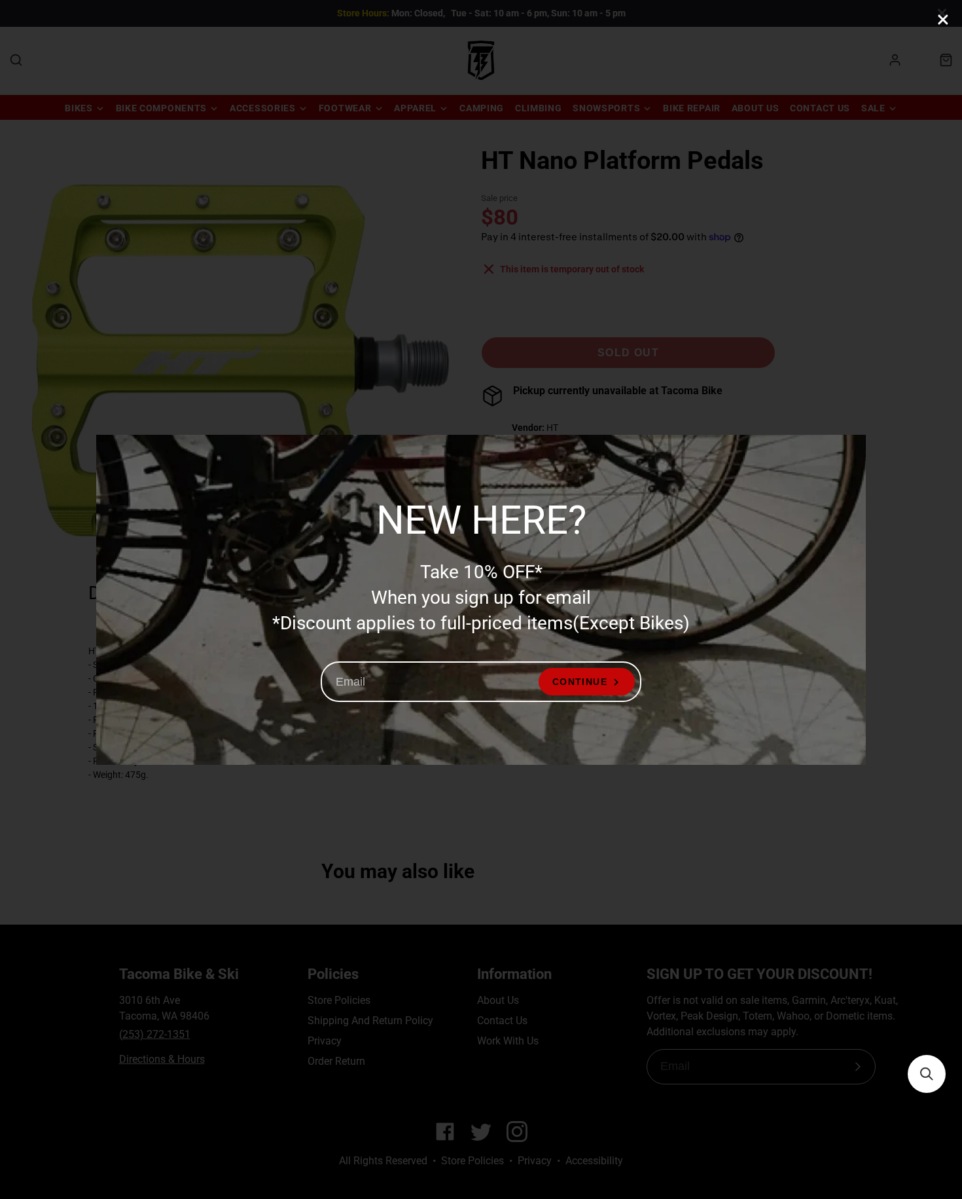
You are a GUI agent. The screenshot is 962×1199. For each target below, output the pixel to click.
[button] (927, 1074)
